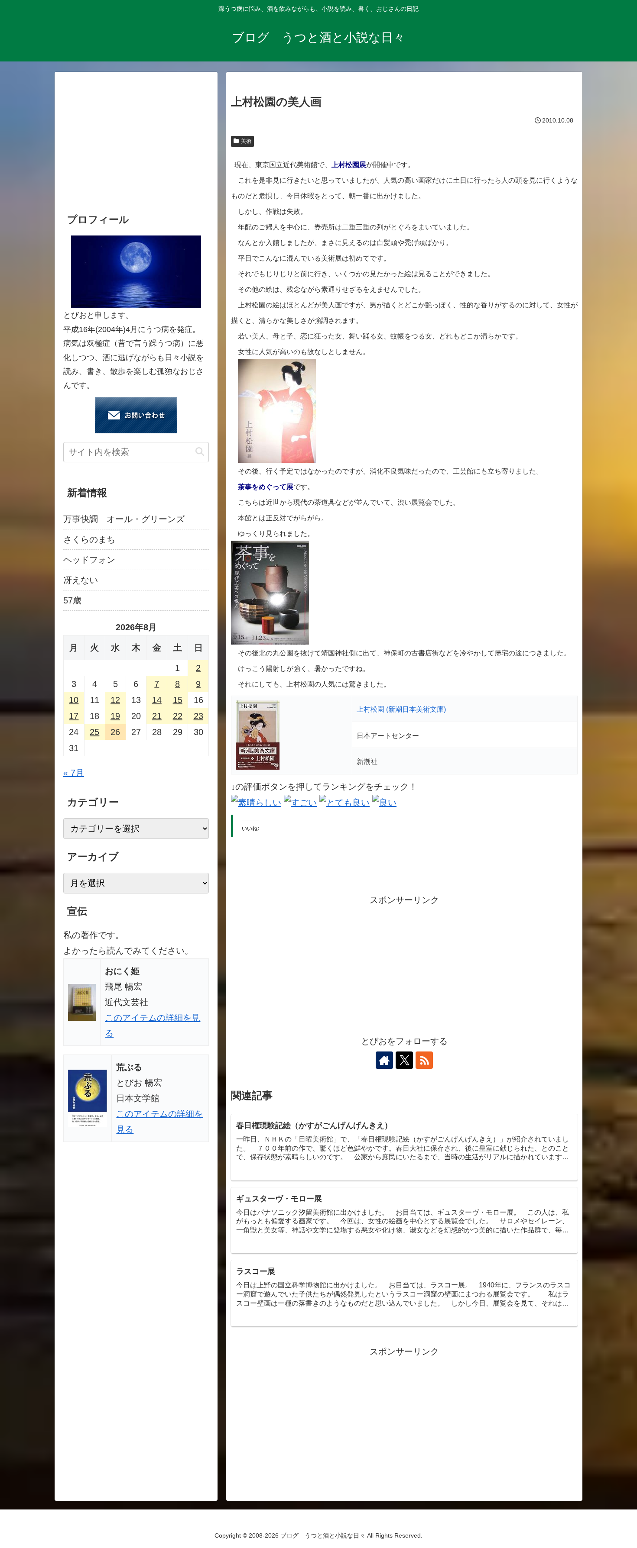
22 (177, 716)
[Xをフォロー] (404, 1060)
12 (115, 700)
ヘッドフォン (89, 559)
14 (157, 700)
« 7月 (73, 772)
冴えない (80, 580)
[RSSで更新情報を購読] (424, 1060)
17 (73, 716)
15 (177, 700)
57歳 (72, 600)
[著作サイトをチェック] (384, 1060)
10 (73, 700)
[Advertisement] (404, 968)
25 (94, 732)
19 (115, 716)
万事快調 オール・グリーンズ (124, 519)
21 (157, 716)
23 (198, 716)
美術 (246, 141)
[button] (200, 452)
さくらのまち (89, 539)
